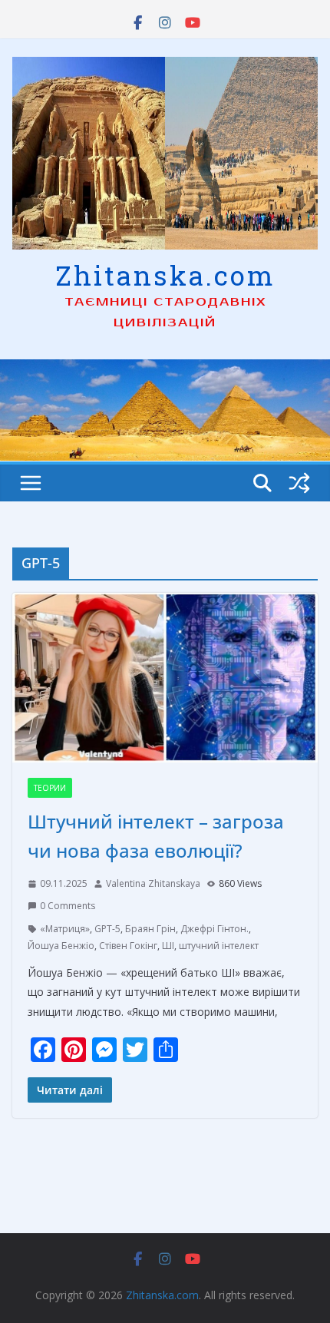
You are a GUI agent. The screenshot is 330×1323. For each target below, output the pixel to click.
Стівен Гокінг (128, 945)
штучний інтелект (219, 945)
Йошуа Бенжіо (61, 945)
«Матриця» (65, 928)
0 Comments (67, 905)
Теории (50, 787)
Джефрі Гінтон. (214, 928)
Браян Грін (150, 928)
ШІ (168, 945)
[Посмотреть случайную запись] (299, 483)
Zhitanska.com (165, 275)
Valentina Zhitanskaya (153, 883)
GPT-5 (107, 928)
